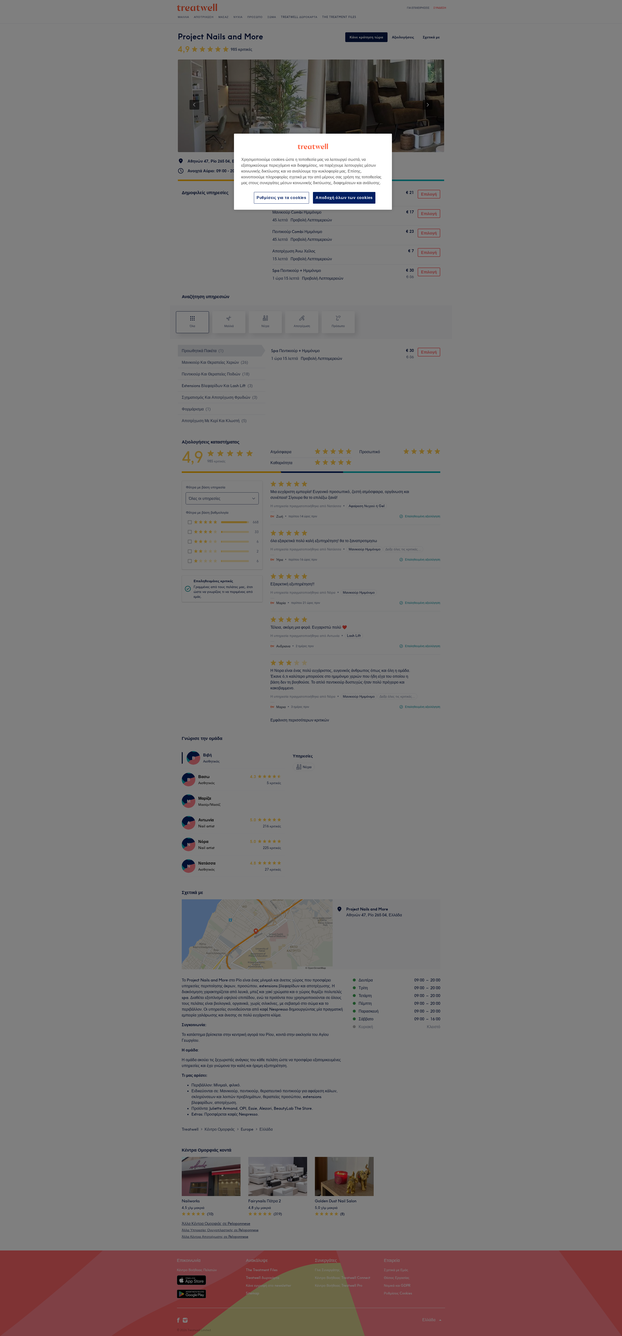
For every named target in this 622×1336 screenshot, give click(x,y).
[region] (313, 172)
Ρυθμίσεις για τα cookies (281, 198)
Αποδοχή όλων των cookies (344, 198)
